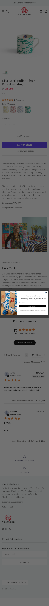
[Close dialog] (46, 292)
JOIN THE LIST (32, 306)
